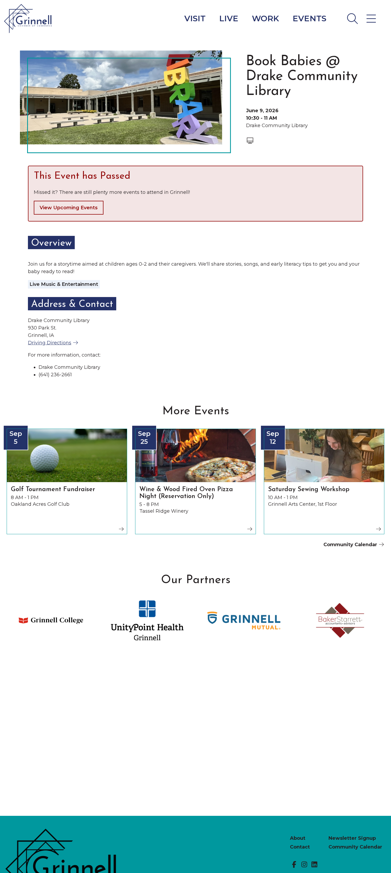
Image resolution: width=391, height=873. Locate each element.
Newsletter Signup (352, 838)
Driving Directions (49, 343)
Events (309, 18)
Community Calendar (350, 545)
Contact (300, 847)
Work (265, 18)
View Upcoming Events (69, 208)
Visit (195, 18)
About (297, 838)
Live (228, 18)
